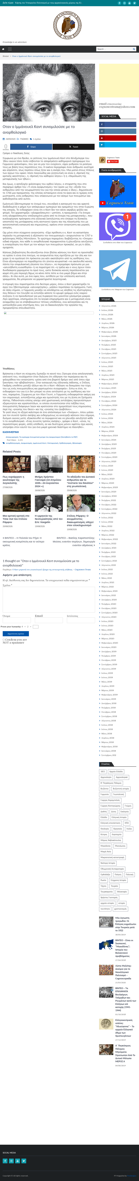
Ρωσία (103, 880)
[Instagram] (124, 3)
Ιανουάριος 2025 (108, 388)
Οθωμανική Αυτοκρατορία (112, 869)
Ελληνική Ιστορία (119, 817)
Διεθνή (104, 812)
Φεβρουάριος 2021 (109, 591)
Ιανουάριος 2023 (108, 491)
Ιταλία (129, 829)
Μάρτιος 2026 (107, 327)
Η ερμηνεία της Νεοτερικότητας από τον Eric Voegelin (49, 519)
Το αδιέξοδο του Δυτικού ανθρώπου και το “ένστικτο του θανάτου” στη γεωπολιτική (81, 481)
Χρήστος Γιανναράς (109, 898)
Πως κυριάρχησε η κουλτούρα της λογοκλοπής (13, 480)
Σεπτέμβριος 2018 (109, 716)
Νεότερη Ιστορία (108, 863)
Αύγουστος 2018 (108, 720)
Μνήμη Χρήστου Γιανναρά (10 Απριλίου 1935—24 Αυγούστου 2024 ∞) (48, 481)
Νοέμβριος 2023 (108, 448)
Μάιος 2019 (106, 682)
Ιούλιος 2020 (107, 621)
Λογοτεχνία (116, 835)
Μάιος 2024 (106, 422)
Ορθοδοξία (105, 875)
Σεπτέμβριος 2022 (109, 509)
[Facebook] (119, 3)
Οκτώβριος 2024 (108, 401)
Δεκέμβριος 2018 (108, 703)
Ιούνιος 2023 (107, 470)
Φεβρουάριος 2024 (109, 435)
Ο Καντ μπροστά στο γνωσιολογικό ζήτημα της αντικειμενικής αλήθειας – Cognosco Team (51, 569)
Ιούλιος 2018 (107, 725)
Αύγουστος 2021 (108, 565)
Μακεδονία (105, 846)
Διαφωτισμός (26, 443)
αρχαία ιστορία (107, 903)
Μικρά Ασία (106, 852)
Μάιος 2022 (106, 526)
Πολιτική (129, 875)
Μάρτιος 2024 (107, 431)
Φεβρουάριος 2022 (109, 539)
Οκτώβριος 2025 (108, 349)
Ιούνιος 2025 (107, 366)
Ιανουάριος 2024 (108, 440)
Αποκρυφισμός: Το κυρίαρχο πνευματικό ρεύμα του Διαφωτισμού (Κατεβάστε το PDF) (42, 437)
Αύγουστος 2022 (108, 513)
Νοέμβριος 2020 (108, 604)
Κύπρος (104, 835)
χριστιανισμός (120, 909)
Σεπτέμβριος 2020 (109, 612)
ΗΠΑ (127, 823)
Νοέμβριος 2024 (108, 396)
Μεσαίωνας (120, 846)
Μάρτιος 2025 (107, 379)
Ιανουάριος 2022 (108, 543)
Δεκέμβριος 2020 (109, 599)
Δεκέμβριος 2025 (109, 340)
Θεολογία (105, 829)
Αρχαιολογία (106, 777)
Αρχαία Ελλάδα (116, 772)
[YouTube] (129, 3)
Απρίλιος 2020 (108, 634)
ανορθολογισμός (13, 443)
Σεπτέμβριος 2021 (109, 561)
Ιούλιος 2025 (107, 362)
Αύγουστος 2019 (108, 669)
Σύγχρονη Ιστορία (118, 880)
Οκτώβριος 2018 (108, 712)
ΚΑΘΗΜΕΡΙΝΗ (11, 432)
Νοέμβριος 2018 (108, 707)
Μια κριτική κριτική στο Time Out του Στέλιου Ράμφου (16, 519)
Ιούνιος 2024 (107, 418)
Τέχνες (103, 886)
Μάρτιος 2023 (107, 483)
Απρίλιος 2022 (107, 530)
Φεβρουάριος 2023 (109, 487)
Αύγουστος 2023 (108, 461)
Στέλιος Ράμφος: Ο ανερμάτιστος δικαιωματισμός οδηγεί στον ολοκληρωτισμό (80, 520)
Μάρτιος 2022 (107, 535)
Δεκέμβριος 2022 (109, 496)
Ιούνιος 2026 (107, 314)
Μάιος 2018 (106, 733)
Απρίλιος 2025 (107, 375)
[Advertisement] (119, 80)
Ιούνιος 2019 (107, 677)
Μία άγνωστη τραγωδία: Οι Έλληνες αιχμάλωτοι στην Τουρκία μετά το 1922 (125, 924)
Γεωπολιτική (118, 794)
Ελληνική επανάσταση (110, 823)
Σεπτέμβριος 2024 (109, 405)
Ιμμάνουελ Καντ (39, 443)
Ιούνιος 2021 (107, 574)
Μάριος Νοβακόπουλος (111, 840)
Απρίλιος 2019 (107, 686)
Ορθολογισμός (65, 443)
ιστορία (121, 903)
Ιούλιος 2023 (107, 466)
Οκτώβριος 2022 (108, 504)
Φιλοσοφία (77, 443)
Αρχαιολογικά (122, 777)
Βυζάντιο (104, 789)
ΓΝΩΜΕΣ (24, 139)
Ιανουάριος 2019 (108, 699)
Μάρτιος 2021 (107, 587)
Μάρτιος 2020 (107, 638)
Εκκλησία (125, 812)
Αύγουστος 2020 (108, 617)
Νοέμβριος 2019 (108, 656)
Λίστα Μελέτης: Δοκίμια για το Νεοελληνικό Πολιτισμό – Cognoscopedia (123, 972)
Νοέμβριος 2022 (108, 500)
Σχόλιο (7, 585)
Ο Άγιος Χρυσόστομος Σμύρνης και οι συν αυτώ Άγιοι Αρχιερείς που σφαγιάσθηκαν (51, 3)
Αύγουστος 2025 (108, 358)
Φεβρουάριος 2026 (109, 332)
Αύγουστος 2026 (108, 306)
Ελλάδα (104, 817)
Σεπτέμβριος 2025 (109, 353)
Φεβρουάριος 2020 (109, 643)
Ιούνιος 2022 (107, 522)
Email (39, 616)
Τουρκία (114, 886)
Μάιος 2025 (106, 371)
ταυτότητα (105, 909)
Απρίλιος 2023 (107, 479)
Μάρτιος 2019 (107, 690)
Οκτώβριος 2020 (108, 608)
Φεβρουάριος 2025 (109, 383)
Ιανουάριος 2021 (108, 595)
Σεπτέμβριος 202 (108, 755)
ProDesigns (131, 1176)
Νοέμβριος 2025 (108, 345)
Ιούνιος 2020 (107, 625)
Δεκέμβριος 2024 (109, 392)
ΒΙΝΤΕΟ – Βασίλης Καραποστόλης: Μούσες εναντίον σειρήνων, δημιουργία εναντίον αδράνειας (74, 542)
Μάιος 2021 (106, 578)
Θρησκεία (117, 829)
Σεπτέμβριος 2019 (109, 664)
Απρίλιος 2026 (107, 323)
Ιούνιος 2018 (107, 729)
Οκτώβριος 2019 (108, 660)
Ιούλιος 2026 (107, 310)
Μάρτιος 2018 (107, 742)
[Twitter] (134, 3)
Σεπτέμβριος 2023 (109, 457)
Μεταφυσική (52, 443)
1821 (103, 772)
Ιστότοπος (72, 616)
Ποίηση (118, 875)
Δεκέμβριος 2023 (109, 444)
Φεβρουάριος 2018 (109, 746)
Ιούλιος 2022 (107, 517)
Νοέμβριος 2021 (108, 552)
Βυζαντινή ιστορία (121, 789)
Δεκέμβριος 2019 (108, 651)
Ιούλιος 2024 (107, 414)
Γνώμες (128, 806)
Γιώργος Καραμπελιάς (110, 800)
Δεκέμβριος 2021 (108, 548)
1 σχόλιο (37, 139)
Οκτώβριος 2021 (108, 556)
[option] (49, 2)
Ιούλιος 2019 (107, 673)
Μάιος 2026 (106, 319)
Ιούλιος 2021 (107, 569)
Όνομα (6, 616)
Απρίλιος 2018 (107, 738)
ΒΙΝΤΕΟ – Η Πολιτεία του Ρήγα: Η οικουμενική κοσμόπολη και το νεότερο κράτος (23, 542)
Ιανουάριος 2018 (108, 751)
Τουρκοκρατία (107, 892)
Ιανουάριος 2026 (108, 336)
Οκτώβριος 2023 (108, 453)
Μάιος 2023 (106, 474)
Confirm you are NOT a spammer (15, 641)
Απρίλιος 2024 (107, 427)
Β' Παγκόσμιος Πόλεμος (111, 783)
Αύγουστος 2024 (108, 409)
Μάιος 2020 (106, 630)
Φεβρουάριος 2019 (109, 695)
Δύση (113, 812)
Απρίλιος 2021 (107, 582)
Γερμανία (105, 794)
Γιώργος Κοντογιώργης (110, 806)
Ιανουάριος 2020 (108, 647)
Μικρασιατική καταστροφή (112, 857)
